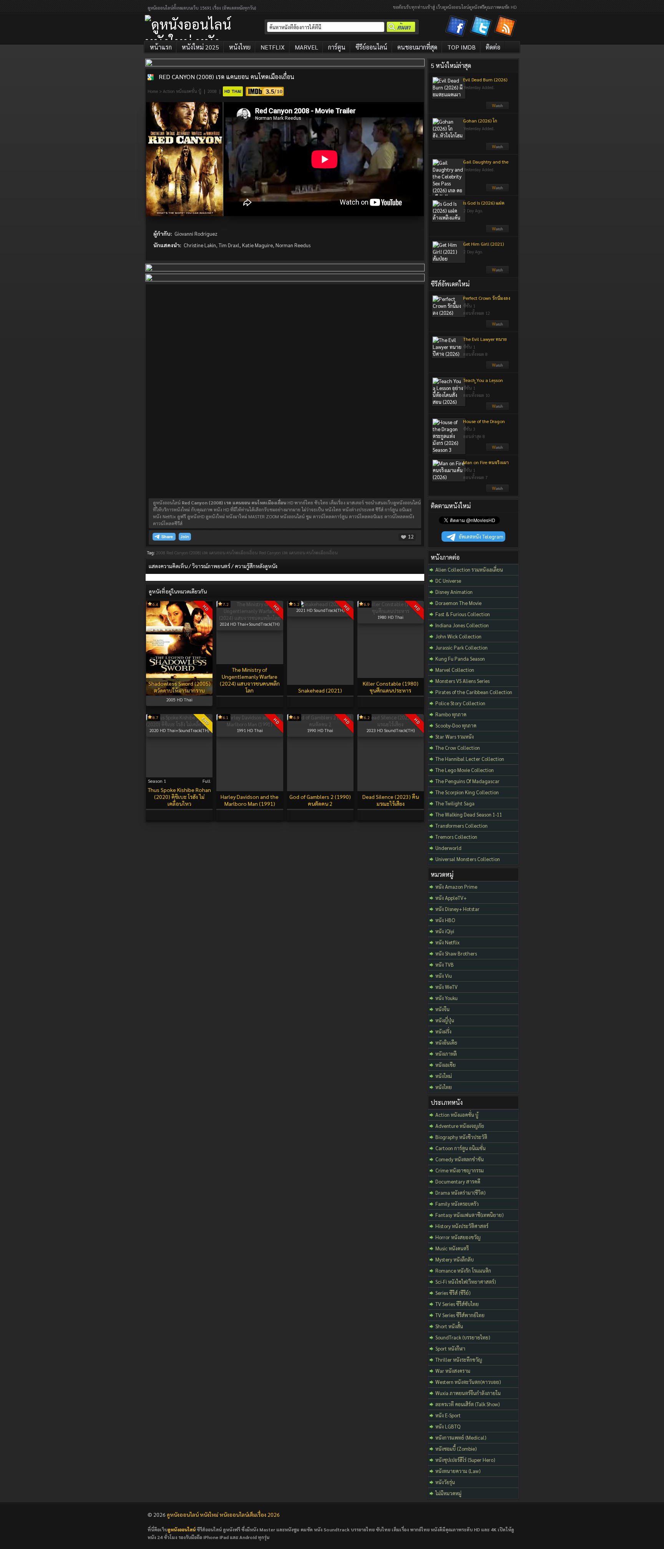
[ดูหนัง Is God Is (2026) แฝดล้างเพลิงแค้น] (497, 231)
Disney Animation (454, 592)
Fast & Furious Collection (462, 614)
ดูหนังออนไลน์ (182, 1529)
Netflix (273, 47)
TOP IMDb (461, 47)
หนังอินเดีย (446, 1042)
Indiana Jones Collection (462, 625)
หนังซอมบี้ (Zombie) (456, 1448)
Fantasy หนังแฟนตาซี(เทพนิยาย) (469, 1215)
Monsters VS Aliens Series (462, 681)
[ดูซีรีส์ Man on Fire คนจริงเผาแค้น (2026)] (497, 490)
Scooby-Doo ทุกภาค (455, 725)
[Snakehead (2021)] (320, 604)
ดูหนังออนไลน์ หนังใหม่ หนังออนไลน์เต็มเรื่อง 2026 (223, 1514)
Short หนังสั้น (449, 1326)
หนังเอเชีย (445, 1064)
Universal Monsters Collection (467, 859)
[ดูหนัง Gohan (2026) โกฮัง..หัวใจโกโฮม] (497, 148)
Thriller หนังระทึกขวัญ (458, 1359)
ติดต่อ (493, 47)
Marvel (306, 47)
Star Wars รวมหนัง (454, 736)
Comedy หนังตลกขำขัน (459, 1159)
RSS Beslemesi (506, 27)
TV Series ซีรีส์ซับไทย (457, 1304)
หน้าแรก (161, 47)
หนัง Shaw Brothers (456, 953)
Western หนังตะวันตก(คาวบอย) (468, 1382)
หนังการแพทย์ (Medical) (460, 1437)
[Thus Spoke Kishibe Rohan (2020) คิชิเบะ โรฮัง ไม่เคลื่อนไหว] (179, 724)
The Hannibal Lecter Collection (469, 758)
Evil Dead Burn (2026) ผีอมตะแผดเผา (485, 82)
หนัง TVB (444, 964)
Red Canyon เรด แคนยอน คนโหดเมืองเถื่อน (298, 552)
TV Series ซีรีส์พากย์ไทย (460, 1315)
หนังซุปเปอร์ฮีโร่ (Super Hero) (465, 1459)
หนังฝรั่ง (443, 1031)
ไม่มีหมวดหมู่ (448, 1493)
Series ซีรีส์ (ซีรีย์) (453, 1292)
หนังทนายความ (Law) (458, 1471)
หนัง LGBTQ (447, 1426)
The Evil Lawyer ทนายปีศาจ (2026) (485, 342)
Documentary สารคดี (457, 1181)
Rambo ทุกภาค (450, 714)
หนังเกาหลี (446, 1053)
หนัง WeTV (446, 987)
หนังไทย (240, 47)
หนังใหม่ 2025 (200, 47)
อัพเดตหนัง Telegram (481, 536)
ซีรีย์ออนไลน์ (371, 47)
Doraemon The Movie (458, 603)
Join (185, 536)
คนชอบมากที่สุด (417, 47)
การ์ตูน (336, 47)
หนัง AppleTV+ (450, 897)
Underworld (448, 848)
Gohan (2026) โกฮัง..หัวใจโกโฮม (480, 123)
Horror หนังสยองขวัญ (458, 1237)
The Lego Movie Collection (464, 770)
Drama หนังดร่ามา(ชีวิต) (460, 1192)
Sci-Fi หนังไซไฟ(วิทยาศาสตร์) (465, 1281)
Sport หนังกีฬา (450, 1348)
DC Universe (448, 580)
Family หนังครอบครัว (457, 1203)
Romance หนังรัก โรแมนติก (463, 1270)
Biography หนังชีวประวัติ (461, 1137)
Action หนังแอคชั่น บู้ (182, 91)
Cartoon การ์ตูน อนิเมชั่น (460, 1148)
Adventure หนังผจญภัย (459, 1125)
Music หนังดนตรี (452, 1248)
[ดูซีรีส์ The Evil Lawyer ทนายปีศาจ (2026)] (497, 367)
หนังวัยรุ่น (445, 1482)
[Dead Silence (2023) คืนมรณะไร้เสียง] (390, 724)
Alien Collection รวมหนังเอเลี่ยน (469, 569)
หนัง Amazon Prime (456, 886)
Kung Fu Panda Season (460, 658)
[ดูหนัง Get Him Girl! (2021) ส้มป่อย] (497, 272)
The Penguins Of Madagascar (467, 781)
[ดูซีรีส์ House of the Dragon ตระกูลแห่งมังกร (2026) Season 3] (497, 449)
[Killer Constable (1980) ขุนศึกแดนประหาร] (390, 611)
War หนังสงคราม (452, 1370)
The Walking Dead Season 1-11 (468, 814)
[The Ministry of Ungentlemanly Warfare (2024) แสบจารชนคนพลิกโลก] (249, 618)
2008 (212, 91)
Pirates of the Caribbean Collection (473, 692)
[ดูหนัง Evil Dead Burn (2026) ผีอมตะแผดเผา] (497, 107)
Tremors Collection (456, 836)
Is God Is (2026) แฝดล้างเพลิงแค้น (484, 206)
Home (153, 91)
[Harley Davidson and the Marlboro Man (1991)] (249, 724)
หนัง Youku (446, 998)
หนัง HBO (445, 920)
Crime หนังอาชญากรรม (459, 1170)
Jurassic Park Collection (461, 647)
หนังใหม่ (443, 1076)
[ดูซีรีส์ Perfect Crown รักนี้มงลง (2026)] (497, 326)
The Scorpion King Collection (467, 792)
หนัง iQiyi (444, 931)
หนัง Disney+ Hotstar (457, 909)
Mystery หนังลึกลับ (454, 1259)
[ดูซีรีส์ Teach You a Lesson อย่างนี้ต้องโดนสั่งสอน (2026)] (497, 408)
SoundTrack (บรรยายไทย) (462, 1337)
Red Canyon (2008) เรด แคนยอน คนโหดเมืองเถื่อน (226, 77)
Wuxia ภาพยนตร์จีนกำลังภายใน (468, 1393)
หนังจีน (442, 1009)
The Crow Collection (457, 747)
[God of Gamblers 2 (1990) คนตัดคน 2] (320, 724)
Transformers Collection (461, 825)
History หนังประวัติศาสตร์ (461, 1226)
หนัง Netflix (447, 942)
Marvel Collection (454, 669)
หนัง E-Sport (448, 1415)
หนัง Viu (443, 975)
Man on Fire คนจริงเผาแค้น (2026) (486, 465)
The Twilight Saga (455, 803)
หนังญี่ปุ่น (444, 1020)
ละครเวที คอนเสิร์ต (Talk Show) (467, 1404)
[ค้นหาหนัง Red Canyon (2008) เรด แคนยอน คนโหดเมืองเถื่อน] (151, 77)
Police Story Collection (460, 703)
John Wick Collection (458, 636)
